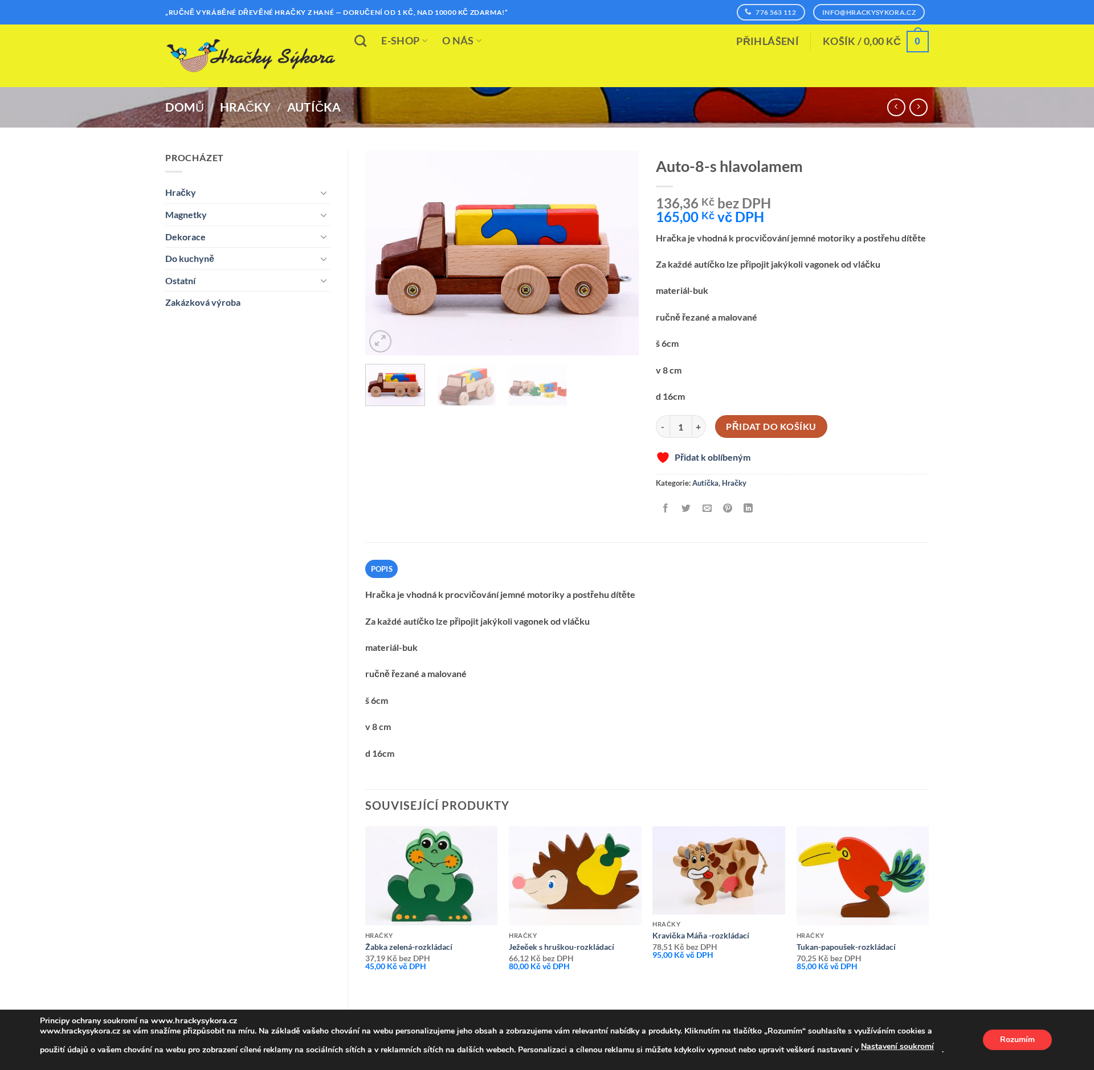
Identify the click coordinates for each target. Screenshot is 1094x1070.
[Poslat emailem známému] (706, 508)
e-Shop (400, 41)
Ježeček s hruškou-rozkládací (561, 947)
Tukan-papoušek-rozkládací (846, 947)
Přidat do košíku (771, 426)
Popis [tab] (382, 568)
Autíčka (314, 107)
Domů (184, 107)
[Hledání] (360, 41)
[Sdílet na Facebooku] (665, 508)
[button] (767, 41)
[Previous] (385, 252)
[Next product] (896, 107)
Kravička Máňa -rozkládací (700, 935)
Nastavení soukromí (897, 1046)
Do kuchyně (189, 258)
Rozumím (1017, 1039)
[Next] (619, 252)
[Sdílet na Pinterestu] (727, 508)
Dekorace (185, 236)
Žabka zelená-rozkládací (408, 947)
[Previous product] (918, 107)
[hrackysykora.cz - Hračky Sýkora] (250, 56)
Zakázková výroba (202, 302)
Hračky (245, 107)
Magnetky (186, 214)
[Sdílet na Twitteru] (686, 508)
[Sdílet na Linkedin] (748, 508)
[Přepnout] (323, 192)
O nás (458, 41)
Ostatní (180, 280)
